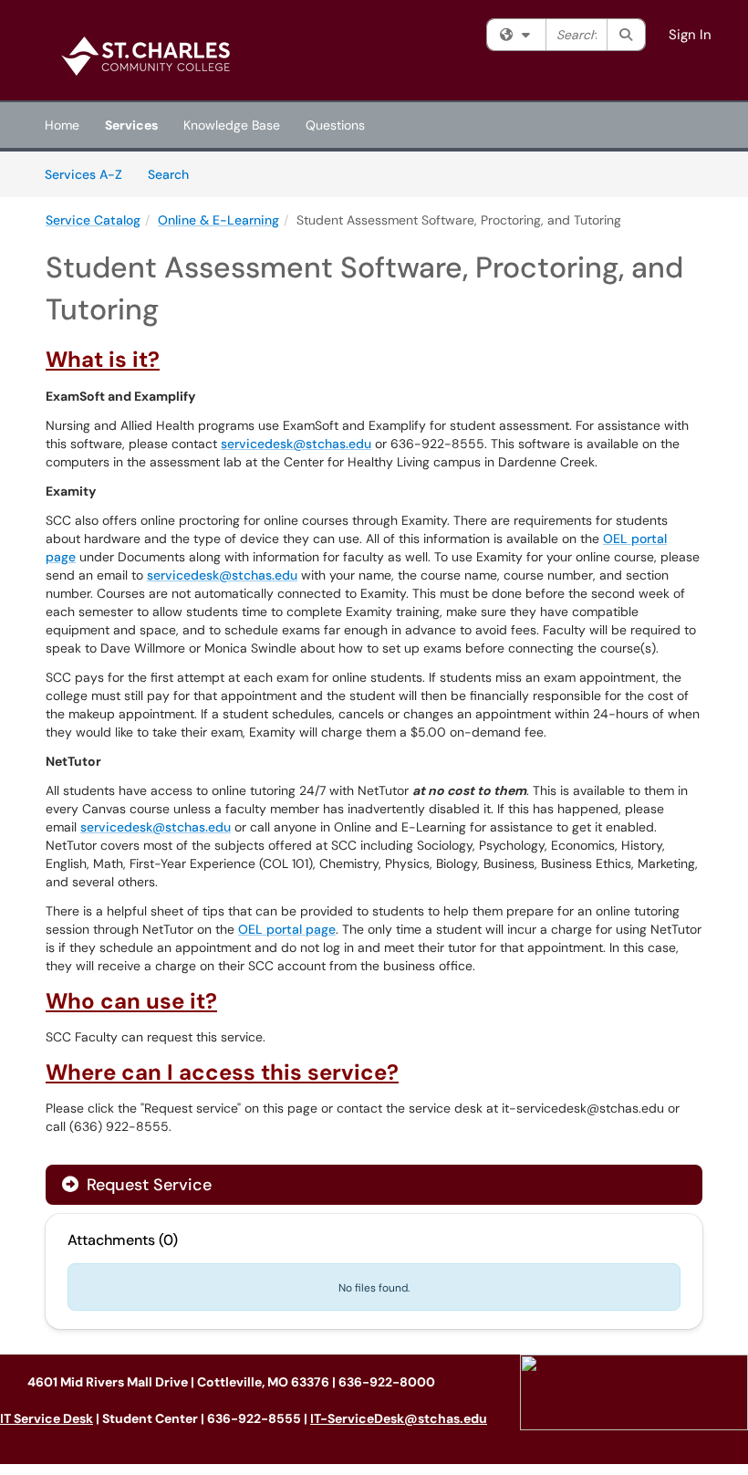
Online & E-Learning (218, 220)
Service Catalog (93, 220)
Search (175, 174)
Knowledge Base (231, 125)
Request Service (147, 1185)
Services (131, 125)
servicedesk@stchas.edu (296, 443)
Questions (335, 125)
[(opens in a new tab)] (150, 54)
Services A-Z (83, 174)
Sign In (690, 35)
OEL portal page (287, 929)
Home (62, 125)
